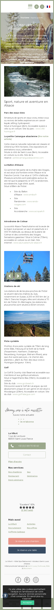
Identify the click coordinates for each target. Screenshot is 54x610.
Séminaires (32, 476)
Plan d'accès (15, 461)
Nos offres (32, 528)
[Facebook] (18, 580)
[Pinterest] (27, 580)
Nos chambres (15, 472)
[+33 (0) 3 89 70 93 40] (36, 6)
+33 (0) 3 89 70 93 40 (28, 446)
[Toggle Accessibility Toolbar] (5, 595)
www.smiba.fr (30, 194)
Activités (31, 524)
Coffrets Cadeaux (16, 532)
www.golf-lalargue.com (24, 394)
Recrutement (14, 528)
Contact (27, 455)
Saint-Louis (32, 566)
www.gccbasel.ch (25, 383)
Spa (28, 472)
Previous (9, 275)
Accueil (15, 18)
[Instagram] (36, 580)
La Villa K (12, 524)
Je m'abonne (27, 422)
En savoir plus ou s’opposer (32, 597)
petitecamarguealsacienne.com (28, 158)
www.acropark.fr (36, 211)
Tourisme (24, 18)
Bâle (48, 566)
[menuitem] (48, 6)
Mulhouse (41, 566)
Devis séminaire (15, 480)
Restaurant (13, 476)
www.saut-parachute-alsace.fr (27, 242)
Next (17, 275)
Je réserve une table (27, 550)
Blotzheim (27, 568)
